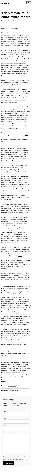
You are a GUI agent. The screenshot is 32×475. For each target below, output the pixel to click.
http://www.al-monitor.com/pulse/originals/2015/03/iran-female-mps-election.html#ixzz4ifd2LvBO (15, 388)
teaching (20, 256)
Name (5, 411)
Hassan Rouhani (5, 342)
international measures (15, 37)
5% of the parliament (16, 41)
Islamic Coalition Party (20, 65)
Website (5, 425)
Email (5, 418)
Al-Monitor (15, 28)
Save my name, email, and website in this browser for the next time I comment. (14, 458)
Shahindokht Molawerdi (12, 344)
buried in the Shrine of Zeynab (9, 158)
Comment (6, 433)
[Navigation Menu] (28, 2)
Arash (4, 20)
